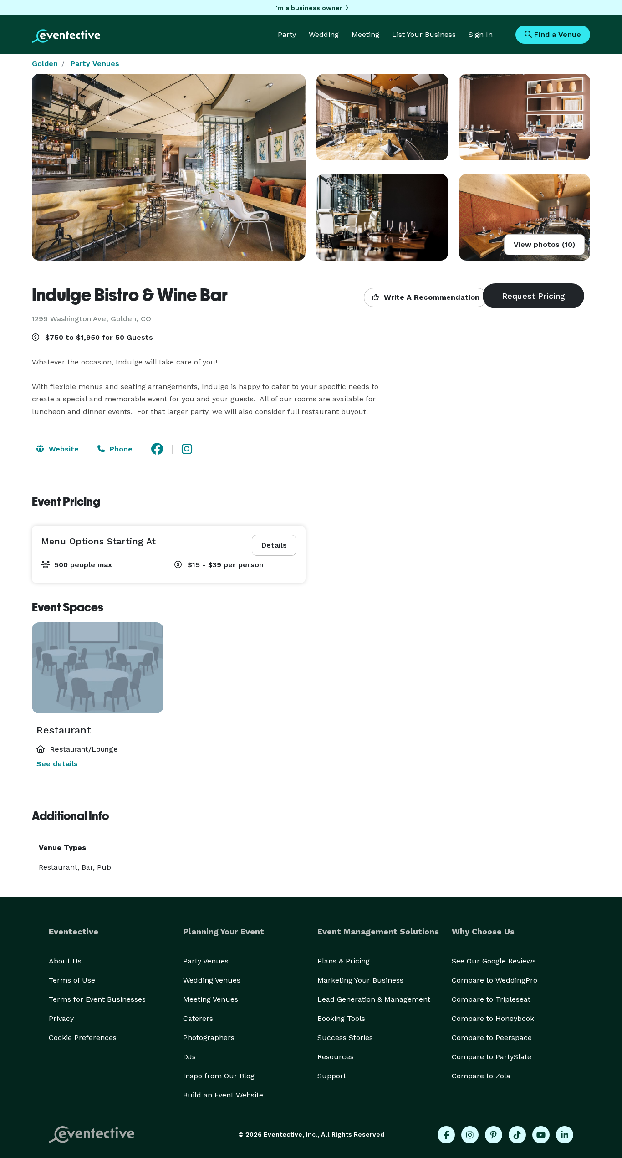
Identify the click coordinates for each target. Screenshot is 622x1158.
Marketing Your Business (360, 980)
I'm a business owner (308, 7)
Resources (335, 1056)
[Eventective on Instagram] (470, 1134)
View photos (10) (544, 244)
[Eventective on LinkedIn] (564, 1134)
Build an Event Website (223, 1095)
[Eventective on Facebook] (446, 1134)
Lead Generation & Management (373, 999)
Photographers (209, 1037)
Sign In (481, 34)
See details (57, 763)
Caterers (198, 1018)
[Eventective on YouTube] (541, 1134)
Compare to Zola (481, 1075)
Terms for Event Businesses (97, 999)
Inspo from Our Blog (219, 1075)
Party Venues (95, 63)
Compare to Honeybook (493, 1018)
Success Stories (345, 1037)
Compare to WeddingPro (494, 980)
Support (331, 1075)
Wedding (324, 34)
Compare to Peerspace (492, 1037)
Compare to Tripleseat (491, 999)
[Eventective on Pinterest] (493, 1134)
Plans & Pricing (343, 961)
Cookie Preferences (83, 1037)
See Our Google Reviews (494, 961)
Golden (45, 63)
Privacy (61, 1018)
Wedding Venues (211, 980)
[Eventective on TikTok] (517, 1134)
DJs (189, 1056)
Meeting (365, 34)
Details (274, 545)
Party (287, 34)
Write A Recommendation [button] (430, 297)
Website (62, 449)
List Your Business (424, 34)
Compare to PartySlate (491, 1056)
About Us (65, 961)
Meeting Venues (210, 999)
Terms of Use (72, 980)
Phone (120, 449)
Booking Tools (341, 1018)
